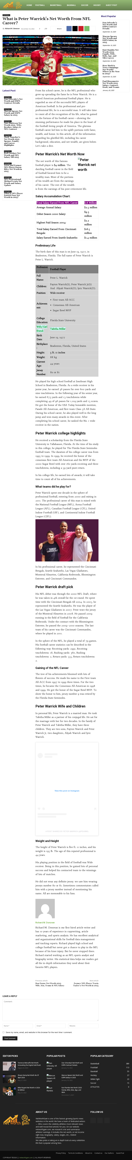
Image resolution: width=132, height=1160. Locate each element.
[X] (75, 28)
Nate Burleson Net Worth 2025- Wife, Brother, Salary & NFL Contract (13, 126)
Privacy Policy (61, 1153)
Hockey (97, 5)
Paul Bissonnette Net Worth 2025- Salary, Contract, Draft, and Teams (110, 84)
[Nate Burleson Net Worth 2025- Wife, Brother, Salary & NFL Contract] (27, 123)
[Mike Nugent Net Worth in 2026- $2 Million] (9, 1091)
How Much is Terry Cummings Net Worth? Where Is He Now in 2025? (110, 70)
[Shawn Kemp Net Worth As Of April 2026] (9, 1078)
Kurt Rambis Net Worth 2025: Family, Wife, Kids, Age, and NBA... (72, 1090)
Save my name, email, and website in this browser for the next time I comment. (39, 1032)
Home (29, 5)
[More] (93, 28)
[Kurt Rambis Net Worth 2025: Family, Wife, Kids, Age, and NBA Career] (124, 52)
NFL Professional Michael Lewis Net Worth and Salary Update (13, 182)
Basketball (56, 5)
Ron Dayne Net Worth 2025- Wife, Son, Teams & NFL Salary (49, 984)
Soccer (84, 5)
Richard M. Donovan (12, 28)
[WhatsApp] (86, 28)
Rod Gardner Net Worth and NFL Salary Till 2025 (12, 155)
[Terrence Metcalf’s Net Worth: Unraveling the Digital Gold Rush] (9, 1066)
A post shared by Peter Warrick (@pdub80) (67, 831)
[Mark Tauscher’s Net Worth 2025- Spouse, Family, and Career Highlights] (27, 137)
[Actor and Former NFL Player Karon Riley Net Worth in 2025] (27, 165)
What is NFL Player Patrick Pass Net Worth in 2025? (13, 195)
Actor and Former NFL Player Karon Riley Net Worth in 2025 (13, 168)
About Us (88, 1153)
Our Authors (109, 1153)
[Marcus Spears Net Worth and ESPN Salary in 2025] (27, 111)
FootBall (40, 5)
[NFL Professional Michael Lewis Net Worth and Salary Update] (27, 179)
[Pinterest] (81, 28)
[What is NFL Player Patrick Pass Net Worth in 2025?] (27, 193)
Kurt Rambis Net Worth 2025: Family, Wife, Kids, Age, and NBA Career (110, 54)
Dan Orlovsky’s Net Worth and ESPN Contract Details (13, 101)
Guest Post (111, 5)
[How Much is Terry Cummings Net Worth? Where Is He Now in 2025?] (124, 67)
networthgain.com (26, 1158)
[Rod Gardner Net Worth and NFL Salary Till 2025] (27, 153)
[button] (126, 5)
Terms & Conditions (75, 1153)
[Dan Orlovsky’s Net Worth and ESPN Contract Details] (27, 99)
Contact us (98, 1153)
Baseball (71, 5)
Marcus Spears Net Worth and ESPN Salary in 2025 (13, 113)
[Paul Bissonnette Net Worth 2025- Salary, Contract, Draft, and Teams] (124, 83)
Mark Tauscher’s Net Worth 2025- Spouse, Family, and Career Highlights (12, 141)
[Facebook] (69, 28)
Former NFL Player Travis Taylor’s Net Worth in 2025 (85, 984)
